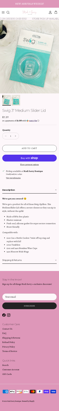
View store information (13, 178)
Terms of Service (9, 351)
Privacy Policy (8, 346)
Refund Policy (8, 342)
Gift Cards (7, 374)
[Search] (9, 12)
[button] (29, 120)
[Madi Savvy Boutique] (29, 12)
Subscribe (29, 306)
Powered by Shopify (28, 401)
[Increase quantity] (16, 136)
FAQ (4, 333)
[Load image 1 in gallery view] (29, 56)
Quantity (6, 130)
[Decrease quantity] (4, 136)
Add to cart (29, 148)
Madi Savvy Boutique (14, 401)
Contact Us (7, 328)
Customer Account (10, 369)
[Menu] (3, 12)
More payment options (29, 164)
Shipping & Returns (11, 337)
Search (5, 365)
